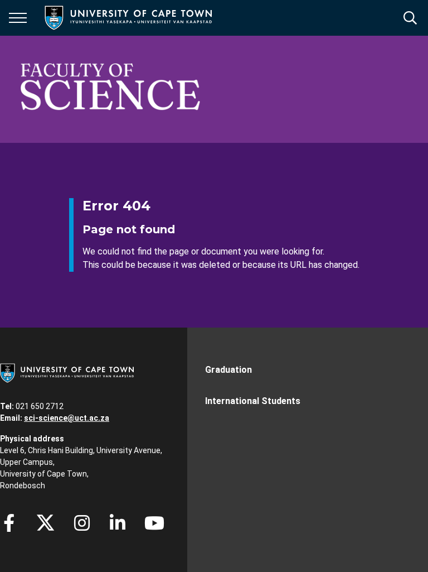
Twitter (45, 522)
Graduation (228, 369)
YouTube (154, 522)
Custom (82, 522)
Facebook (8, 522)
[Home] (67, 372)
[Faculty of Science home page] (110, 89)
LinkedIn (117, 522)
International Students (252, 401)
